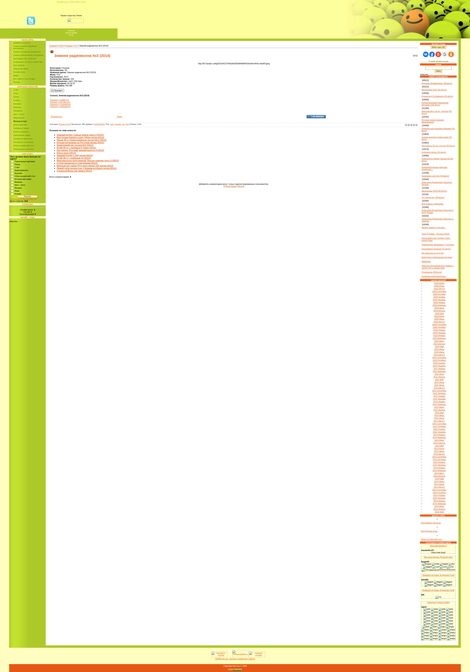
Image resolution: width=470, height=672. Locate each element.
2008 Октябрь (439, 294)
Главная (71, 30)
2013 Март (439, 440)
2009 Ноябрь (439, 330)
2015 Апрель (439, 509)
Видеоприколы (21, 170)
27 (76, 46)
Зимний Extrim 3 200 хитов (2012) (75, 155)
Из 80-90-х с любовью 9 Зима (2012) (76, 148)
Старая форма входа (438, 61)
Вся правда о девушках (433, 204)
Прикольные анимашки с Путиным (438, 245)
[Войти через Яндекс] (438, 54)
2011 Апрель (439, 377)
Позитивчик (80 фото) (432, 272)
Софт (16, 90)
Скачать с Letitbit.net (59, 100)
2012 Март (439, 407)
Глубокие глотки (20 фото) (434, 152)
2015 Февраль (439, 503)
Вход (71, 35)
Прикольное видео (22, 135)
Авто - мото (18, 114)
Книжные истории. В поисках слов (438, 575)
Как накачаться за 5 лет (433, 253)
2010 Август (439, 355)
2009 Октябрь (439, 327)
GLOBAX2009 (99, 124)
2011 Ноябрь (439, 396)
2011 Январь (439, 368)
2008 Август (439, 289)
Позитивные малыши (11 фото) (436, 249)
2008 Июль (439, 286)
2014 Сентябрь (439, 490)
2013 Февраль (439, 437)
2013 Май (439, 446)
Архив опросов (30, 199)
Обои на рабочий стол (23, 146)
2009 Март (439, 308)
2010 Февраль (439, 338)
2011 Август (439, 388)
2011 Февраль (439, 371)
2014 (61, 46)
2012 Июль (439, 418)
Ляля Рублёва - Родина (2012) (436, 234)
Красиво (17, 104)
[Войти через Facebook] (432, 54)
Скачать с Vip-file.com (60, 102)
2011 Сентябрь (439, 391)
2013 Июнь (439, 448)
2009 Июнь (439, 316)
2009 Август (439, 322)
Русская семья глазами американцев (433, 121)
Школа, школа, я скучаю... (434, 227)
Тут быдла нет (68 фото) (433, 197)
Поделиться (56, 117)
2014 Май (439, 479)
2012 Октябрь (439, 426)
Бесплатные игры (429, 531)
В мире (16, 100)
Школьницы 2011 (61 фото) (434, 90)
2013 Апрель (439, 443)
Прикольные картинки (23, 149)
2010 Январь (439, 335)
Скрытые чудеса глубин (438, 602)
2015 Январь (439, 501)
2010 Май (439, 346)
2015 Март (439, 506)
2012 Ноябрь (439, 429)
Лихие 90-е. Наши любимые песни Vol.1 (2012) (81, 140)
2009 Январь (439, 302)
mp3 (111, 124)
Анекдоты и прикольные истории (437, 257)
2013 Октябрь (439, 459)
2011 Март (439, 374)
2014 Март (439, 473)
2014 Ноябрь (439, 495)
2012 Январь (439, 402)
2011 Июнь (439, 382)
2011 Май (439, 380)
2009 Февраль (439, 305)
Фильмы (17, 107)
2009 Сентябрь (439, 324)
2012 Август (439, 421)
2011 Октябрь (439, 393)
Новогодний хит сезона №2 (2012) (75, 145)
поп (123, 124)
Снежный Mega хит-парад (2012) (74, 171)
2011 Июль (439, 385)
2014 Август (439, 487)
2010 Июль (439, 352)
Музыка (18, 188)
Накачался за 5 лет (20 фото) (435, 176)
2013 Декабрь (439, 465)
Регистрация (71, 33)
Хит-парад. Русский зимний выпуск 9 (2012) (80, 150)
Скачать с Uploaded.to (60, 106)
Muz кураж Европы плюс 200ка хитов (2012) (80, 137)
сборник (118, 124)
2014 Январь (439, 468)
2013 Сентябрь (439, 457)
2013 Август (439, 454)
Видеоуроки (18, 118)
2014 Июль (439, 484)
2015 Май (439, 512)
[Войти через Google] (445, 54)
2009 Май (439, 313)
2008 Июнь (439, 283)
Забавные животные (22, 139)
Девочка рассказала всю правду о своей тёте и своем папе (437, 267)
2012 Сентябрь (439, 424)
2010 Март (439, 341)
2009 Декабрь (439, 333)
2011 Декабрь (439, 399)
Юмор (16, 97)
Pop (127, 124)
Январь (69, 46)
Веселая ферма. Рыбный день (438, 557)
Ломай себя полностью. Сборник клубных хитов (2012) (86, 168)
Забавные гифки (21, 128)
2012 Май (439, 413)
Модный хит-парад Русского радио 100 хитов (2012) (85, 166)
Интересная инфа (23, 179)
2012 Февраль (439, 404)
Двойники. (426, 261)
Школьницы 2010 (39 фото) (434, 191)
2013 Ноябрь (439, 462)
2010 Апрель (439, 344)
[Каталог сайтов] (229, 656)
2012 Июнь (439, 415)
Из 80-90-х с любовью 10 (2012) (74, 158)
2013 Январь (439, 435)
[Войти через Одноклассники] (451, 54)
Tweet (119, 117)
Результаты (15, 199)
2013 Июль (439, 451)
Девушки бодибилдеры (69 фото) (437, 83)
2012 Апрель (439, 410)
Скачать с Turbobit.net (60, 104)
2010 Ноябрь (439, 363)
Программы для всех (431, 523)
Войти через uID (438, 47)
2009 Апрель (439, 311)
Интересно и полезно (23, 142)
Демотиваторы (20, 125)
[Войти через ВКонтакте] (426, 54)
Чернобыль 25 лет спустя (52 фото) (438, 146)
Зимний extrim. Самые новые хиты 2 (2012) (80, 135)
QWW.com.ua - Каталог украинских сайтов (235, 659)
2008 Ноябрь (439, 297)
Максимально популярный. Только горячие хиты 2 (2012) (88, 160)
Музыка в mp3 (20, 121)
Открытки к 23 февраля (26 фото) (437, 96)
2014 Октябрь (439, 492)
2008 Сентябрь (439, 291)
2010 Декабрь (439, 366)
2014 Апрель (439, 476)
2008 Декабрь (439, 300)
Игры (15, 93)
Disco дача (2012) (66, 153)
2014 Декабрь (439, 498)
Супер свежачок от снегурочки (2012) (77, 163)
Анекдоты (17, 111)
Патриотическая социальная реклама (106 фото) (435, 104)
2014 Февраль (439, 470)
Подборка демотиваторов (433, 276)
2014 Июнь (439, 481)
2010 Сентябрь (439, 357)
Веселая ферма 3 (438, 546)
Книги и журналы (21, 132)
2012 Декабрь (439, 432)
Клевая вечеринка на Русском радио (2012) (80, 142)
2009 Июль (439, 319)
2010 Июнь (439, 349)
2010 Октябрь (439, 360)
